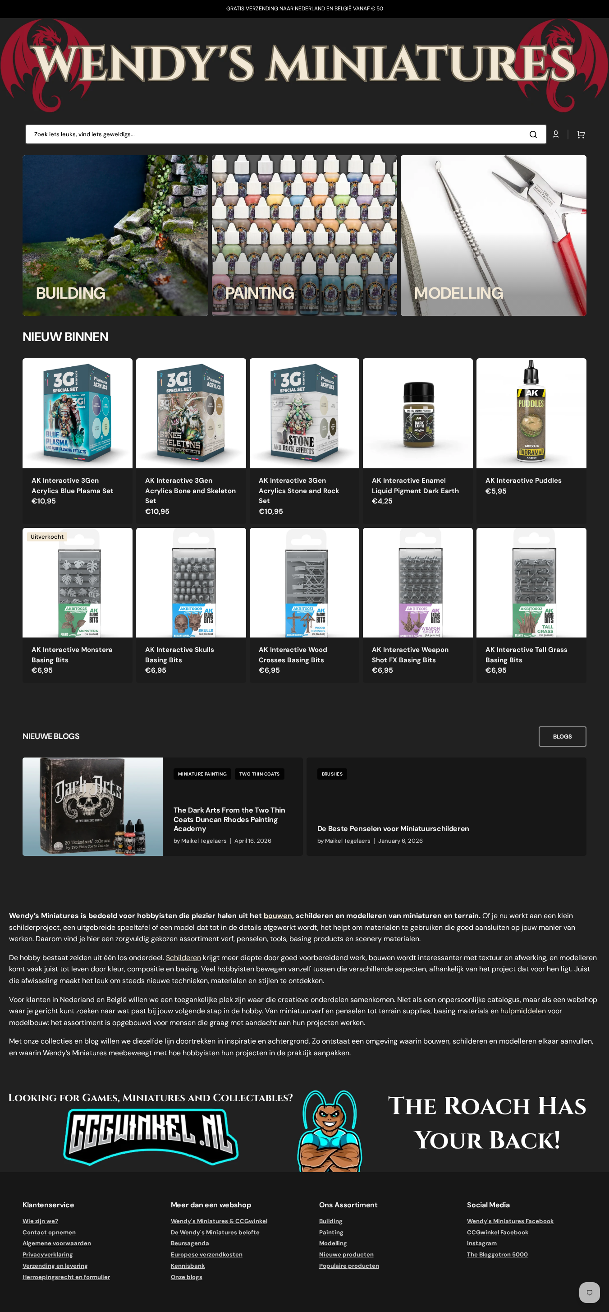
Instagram (482, 1243)
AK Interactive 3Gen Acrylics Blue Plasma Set (73, 485)
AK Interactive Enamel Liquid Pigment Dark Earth (415, 485)
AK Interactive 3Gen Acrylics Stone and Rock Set (299, 490)
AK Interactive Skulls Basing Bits (179, 655)
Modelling (333, 1243)
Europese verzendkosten (207, 1254)
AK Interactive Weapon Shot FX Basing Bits (410, 655)
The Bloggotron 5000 (497, 1254)
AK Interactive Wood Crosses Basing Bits (293, 655)
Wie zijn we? (40, 1221)
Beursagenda (190, 1243)
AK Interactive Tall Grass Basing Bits (526, 655)
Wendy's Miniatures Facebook (510, 1221)
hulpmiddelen (523, 1011)
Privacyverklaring (48, 1254)
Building (331, 1221)
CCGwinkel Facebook (498, 1232)
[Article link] (163, 807)
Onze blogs (186, 1277)
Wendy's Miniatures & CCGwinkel (219, 1221)
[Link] (115, 235)
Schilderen (183, 957)
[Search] (535, 134)
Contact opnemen (49, 1232)
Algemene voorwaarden (57, 1243)
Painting (331, 1232)
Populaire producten (349, 1266)
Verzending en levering (55, 1266)
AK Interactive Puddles (523, 480)
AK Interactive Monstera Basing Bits (72, 655)
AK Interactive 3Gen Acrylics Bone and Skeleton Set (190, 490)
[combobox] (286, 134)
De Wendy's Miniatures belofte (215, 1232)
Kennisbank (188, 1266)
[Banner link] (304, 65)
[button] (579, 134)
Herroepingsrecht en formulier (66, 1277)
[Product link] (78, 441)
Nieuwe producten (346, 1254)
